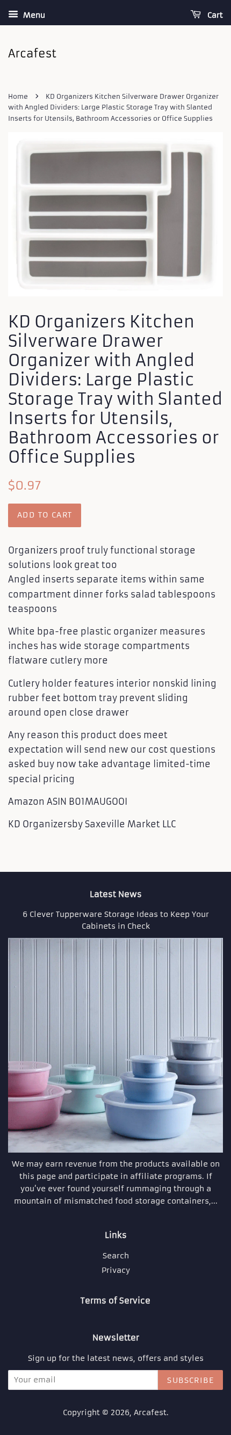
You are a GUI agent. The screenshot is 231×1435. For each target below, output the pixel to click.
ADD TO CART (44, 515)
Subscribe (190, 1380)
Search (116, 1256)
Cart (214, 15)
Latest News (116, 894)
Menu (33, 15)
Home (18, 96)
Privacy (116, 1270)
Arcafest (150, 1412)
